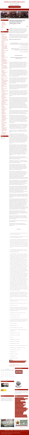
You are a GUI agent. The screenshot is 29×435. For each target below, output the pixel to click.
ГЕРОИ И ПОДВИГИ (4, 66)
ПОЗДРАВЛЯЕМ (3, 116)
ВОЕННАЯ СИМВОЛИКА (5, 48)
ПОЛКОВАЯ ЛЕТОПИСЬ (5, 118)
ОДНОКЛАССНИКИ (7, 430)
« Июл (7, 379)
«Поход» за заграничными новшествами (14, 364)
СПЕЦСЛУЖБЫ (15, 24)
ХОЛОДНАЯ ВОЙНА (4, 132)
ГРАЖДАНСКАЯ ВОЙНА (5, 67)
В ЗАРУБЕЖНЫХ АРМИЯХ (5, 40)
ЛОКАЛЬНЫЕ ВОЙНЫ (4, 97)
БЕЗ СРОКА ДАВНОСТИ (5, 39)
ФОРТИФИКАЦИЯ (4, 130)
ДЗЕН (21, 430)
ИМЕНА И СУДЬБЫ (4, 79)
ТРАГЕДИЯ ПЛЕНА (4, 128)
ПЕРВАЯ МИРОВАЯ (4, 115)
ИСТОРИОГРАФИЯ (4, 83)
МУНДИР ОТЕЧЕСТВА (4, 99)
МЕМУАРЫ (3, 98)
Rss (23, 430)
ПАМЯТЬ (3, 114)
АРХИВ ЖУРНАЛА (4, 38)
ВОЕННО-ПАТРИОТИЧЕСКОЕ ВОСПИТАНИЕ (3, 52)
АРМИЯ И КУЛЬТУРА (4, 36)
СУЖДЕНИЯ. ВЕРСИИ (4, 127)
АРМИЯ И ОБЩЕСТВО (4, 37)
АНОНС (3, 35)
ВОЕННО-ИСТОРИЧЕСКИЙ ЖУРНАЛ (14, 2)
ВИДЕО (2, 26)
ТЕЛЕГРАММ (15, 430)
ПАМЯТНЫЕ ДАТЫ (4, 113)
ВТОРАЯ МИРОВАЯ (4, 65)
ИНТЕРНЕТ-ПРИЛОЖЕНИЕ (5, 80)
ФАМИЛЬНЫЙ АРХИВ (4, 129)
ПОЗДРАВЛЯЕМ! (4, 117)
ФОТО (2, 25)
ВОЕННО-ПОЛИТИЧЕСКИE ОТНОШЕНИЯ (3, 55)
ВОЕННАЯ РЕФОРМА (4, 47)
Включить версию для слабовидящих (15, 6)
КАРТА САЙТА (3, 27)
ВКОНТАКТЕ (11, 430)
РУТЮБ (19, 430)
